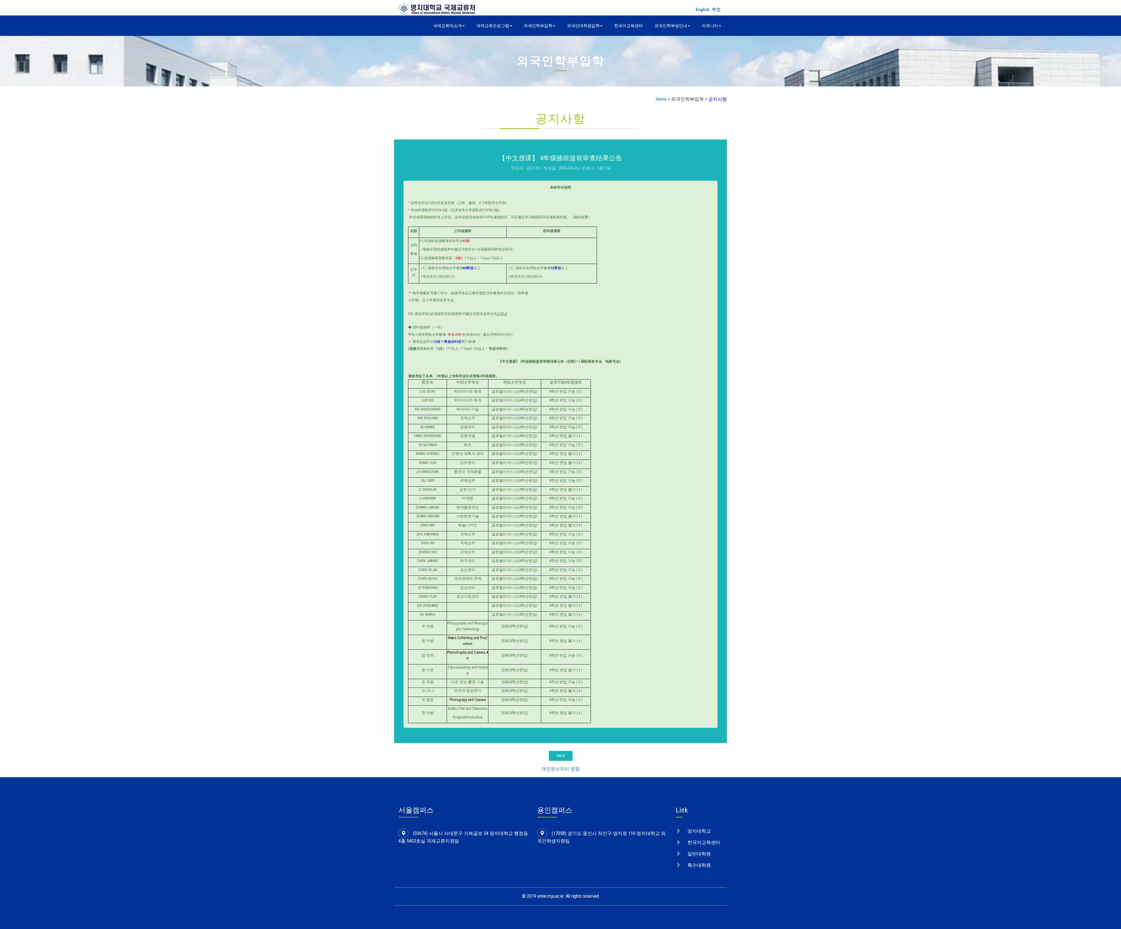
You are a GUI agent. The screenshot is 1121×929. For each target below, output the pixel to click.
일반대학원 (699, 854)
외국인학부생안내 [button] (671, 25)
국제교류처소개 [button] (447, 25)
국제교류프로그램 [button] (492, 25)
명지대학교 (699, 831)
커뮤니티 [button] (710, 25)
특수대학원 (699, 865)
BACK (561, 756)
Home (661, 99)
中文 (716, 9)
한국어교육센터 (628, 25)
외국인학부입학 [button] (538, 25)
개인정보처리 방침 (560, 769)
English (702, 9)
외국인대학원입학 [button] (583, 25)
